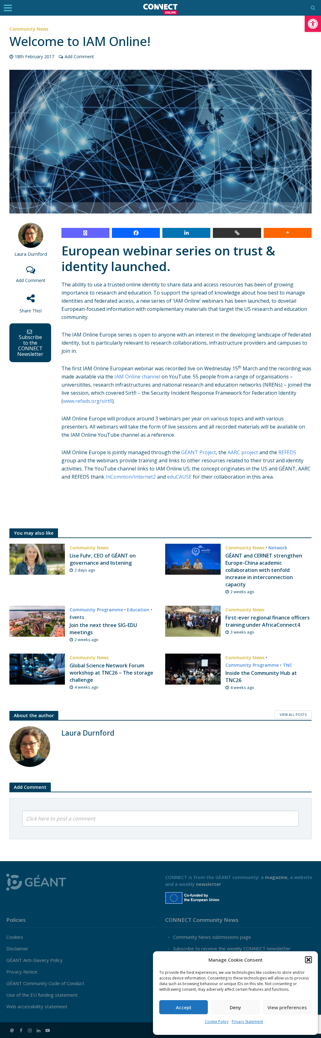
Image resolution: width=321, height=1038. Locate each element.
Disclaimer (17, 948)
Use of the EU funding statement (42, 995)
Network (277, 548)
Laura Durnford (30, 254)
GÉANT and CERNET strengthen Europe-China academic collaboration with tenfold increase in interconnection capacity (263, 570)
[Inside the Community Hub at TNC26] (193, 668)
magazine (276, 877)
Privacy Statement (247, 1021)
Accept (184, 1007)
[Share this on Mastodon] (85, 233)
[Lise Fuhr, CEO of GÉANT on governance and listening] (37, 558)
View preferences (287, 1007)
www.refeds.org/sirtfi (87, 401)
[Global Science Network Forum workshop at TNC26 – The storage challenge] (37, 668)
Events (77, 617)
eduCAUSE (179, 476)
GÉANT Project (198, 452)
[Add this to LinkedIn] (186, 233)
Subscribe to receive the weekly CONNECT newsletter (232, 948)
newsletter (208, 884)
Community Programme (96, 610)
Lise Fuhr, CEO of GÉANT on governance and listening (103, 559)
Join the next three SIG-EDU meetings (103, 629)
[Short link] (237, 233)
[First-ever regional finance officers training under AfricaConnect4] (193, 620)
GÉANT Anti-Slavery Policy (34, 960)
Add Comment (79, 56)
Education (138, 610)
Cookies (14, 937)
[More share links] (288, 233)
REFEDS (287, 452)
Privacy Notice (21, 972)
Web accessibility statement (36, 1006)
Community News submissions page (212, 937)
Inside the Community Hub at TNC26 (261, 677)
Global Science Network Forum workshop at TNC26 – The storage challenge (111, 672)
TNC (287, 665)
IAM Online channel (137, 376)
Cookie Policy (217, 1021)
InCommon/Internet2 (131, 476)
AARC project (243, 452)
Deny (235, 1007)
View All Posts (293, 714)
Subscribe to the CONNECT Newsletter (30, 345)
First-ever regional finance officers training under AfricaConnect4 (267, 621)
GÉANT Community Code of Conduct (45, 983)
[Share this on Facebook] (136, 233)
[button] (313, 24)
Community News (28, 29)
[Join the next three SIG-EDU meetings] (37, 620)
